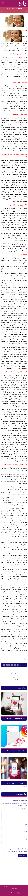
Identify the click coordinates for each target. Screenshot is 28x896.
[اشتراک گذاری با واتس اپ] (7, 665)
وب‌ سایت (24, 839)
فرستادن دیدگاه (22, 855)
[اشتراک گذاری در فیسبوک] (18, 665)
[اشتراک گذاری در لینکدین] (9, 665)
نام (25, 824)
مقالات (21, 659)
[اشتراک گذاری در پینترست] (12, 665)
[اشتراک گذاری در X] (15, 665)
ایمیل (25, 832)
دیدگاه (24, 809)
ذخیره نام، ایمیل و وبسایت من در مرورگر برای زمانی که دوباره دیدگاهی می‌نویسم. (14, 850)
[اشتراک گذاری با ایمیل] (4, 665)
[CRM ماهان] (26, 11)
